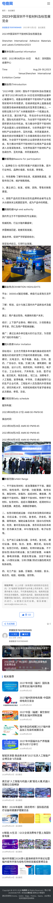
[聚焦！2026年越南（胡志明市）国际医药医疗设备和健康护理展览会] (26, 818)
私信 (26, 634)
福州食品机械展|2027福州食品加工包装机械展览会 (35, 728)
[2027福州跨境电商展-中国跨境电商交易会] (10, 701)
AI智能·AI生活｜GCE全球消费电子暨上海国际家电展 (26, 834)
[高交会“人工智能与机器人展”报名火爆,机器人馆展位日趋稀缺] (26, 793)
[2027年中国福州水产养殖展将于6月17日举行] (10, 745)
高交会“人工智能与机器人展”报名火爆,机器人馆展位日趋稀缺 (26, 783)
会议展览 (41, 27)
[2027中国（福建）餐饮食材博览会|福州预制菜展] (10, 716)
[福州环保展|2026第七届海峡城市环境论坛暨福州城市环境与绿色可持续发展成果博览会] (26, 870)
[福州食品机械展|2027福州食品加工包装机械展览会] (10, 730)
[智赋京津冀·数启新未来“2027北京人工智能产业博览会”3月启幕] (26, 767)
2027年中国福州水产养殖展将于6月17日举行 (34, 743)
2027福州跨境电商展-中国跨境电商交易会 (35, 699)
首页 (4, 11)
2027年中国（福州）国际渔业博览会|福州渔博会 (34, 685)
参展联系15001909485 (11, 27)
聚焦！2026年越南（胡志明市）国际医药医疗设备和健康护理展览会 (25, 809)
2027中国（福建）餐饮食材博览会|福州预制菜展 (34, 714)
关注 (15, 634)
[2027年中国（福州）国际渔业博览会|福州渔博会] (10, 687)
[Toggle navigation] (49, 3)
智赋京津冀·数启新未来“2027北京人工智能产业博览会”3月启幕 (26, 757)
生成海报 (10, 623)
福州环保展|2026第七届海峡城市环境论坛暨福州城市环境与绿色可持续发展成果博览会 (26, 860)
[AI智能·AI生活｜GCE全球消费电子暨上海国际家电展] (26, 844)
